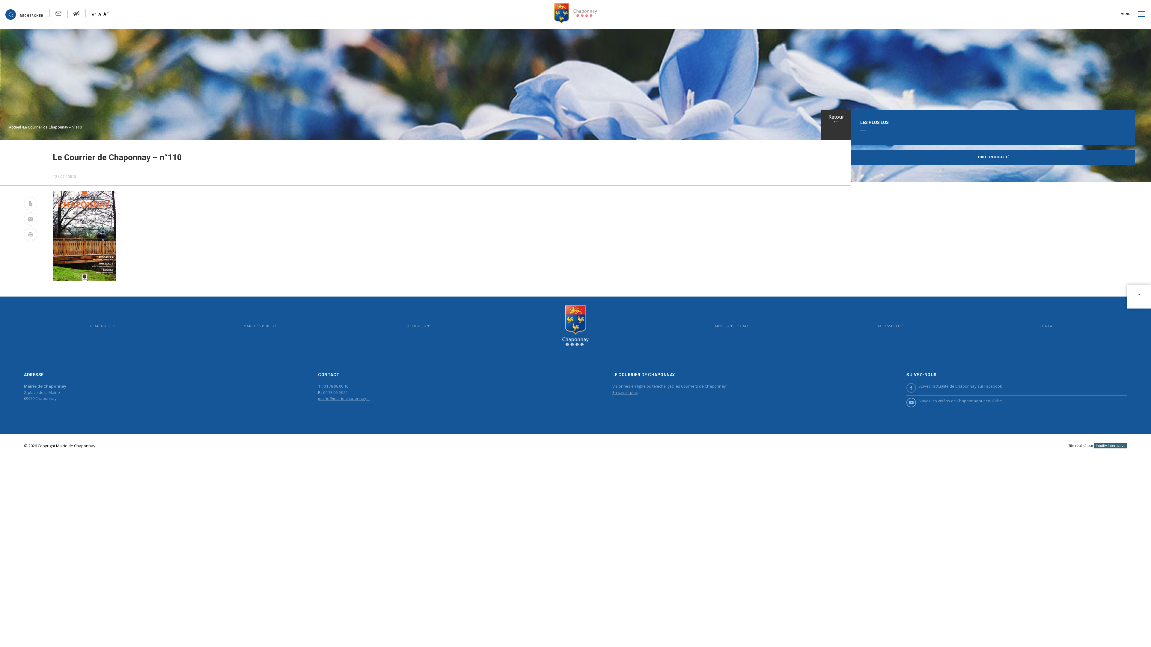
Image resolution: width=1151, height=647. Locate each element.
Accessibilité (891, 326)
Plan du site (102, 326)
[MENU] (1141, 14)
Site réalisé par (1097, 445)
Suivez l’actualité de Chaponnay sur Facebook (960, 386)
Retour (836, 117)
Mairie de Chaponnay (575, 326)
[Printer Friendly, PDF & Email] (30, 205)
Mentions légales (733, 326)
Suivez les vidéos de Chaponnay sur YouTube (960, 400)
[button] (24, 14)
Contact (1048, 326)
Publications (417, 326)
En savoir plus (625, 392)
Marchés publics (260, 326)
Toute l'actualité (993, 157)
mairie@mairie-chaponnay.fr (344, 398)
